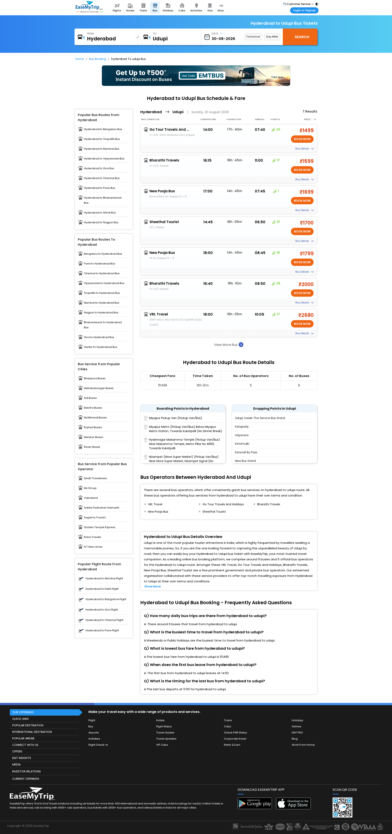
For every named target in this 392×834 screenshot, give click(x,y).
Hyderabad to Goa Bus (99, 168)
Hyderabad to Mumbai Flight (104, 578)
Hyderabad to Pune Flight (102, 630)
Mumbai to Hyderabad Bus (101, 303)
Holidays (297, 720)
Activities (94, 739)
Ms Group (90, 488)
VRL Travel (158, 314)
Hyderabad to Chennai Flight (104, 620)
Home (79, 59)
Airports (93, 732)
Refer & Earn (232, 745)
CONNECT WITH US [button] (25, 745)
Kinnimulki (242, 444)
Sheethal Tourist (164, 221)
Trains (228, 720)
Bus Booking (97, 59)
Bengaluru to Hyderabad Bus (103, 254)
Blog (295, 739)
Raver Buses (92, 447)
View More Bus (228, 344)
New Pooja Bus (162, 191)
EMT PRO (297, 732)
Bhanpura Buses (95, 378)
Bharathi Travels (164, 160)
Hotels (160, 720)
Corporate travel (235, 739)
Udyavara (241, 435)
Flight (91, 720)
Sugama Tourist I (95, 517)
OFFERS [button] (17, 751)
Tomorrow (253, 37)
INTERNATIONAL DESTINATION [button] (32, 732)
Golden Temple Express (99, 527)
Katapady (242, 427)
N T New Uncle (93, 547)
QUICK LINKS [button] (20, 719)
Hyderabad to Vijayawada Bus (104, 158)
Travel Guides (165, 732)
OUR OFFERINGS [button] (23, 712)
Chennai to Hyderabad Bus (102, 273)
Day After (272, 37)
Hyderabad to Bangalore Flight (106, 599)
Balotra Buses (93, 408)
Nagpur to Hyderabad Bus (101, 312)
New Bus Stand (245, 461)
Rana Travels (92, 537)
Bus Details (302, 148)
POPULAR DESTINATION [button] (27, 725)
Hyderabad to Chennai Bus (102, 178)
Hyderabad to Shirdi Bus (100, 213)
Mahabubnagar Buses (99, 388)
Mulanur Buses (93, 437)
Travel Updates (166, 739)
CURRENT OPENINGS (25, 779)
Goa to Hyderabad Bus (99, 337)
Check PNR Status (235, 732)
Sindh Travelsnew (95, 478)
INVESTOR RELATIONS (26, 771)
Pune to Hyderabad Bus (99, 263)
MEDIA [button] (16, 764)
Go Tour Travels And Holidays (169, 129)
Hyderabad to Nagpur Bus (101, 222)
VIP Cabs (162, 745)
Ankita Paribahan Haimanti (101, 508)
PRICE (308, 119)
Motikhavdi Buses (95, 417)
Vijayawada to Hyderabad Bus (104, 283)
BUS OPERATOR (150, 119)
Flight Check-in (98, 745)
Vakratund (91, 498)
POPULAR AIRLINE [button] (23, 738)
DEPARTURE (209, 119)
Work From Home (303, 745)
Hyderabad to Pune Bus (99, 188)
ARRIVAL (259, 119)
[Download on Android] (255, 808)
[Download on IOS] (293, 808)
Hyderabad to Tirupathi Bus (102, 139)
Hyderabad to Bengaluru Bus (103, 129)
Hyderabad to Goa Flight (102, 610)
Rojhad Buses (93, 427)
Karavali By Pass (246, 452)
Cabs (227, 726)
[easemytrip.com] (89, 7)
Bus (90, 726)
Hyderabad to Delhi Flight (102, 589)
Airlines (296, 726)
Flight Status (164, 726)
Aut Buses (90, 398)
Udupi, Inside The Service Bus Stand (260, 418)
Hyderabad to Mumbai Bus (101, 149)
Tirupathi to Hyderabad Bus (102, 293)
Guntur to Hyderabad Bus (100, 347)
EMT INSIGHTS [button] (21, 758)
